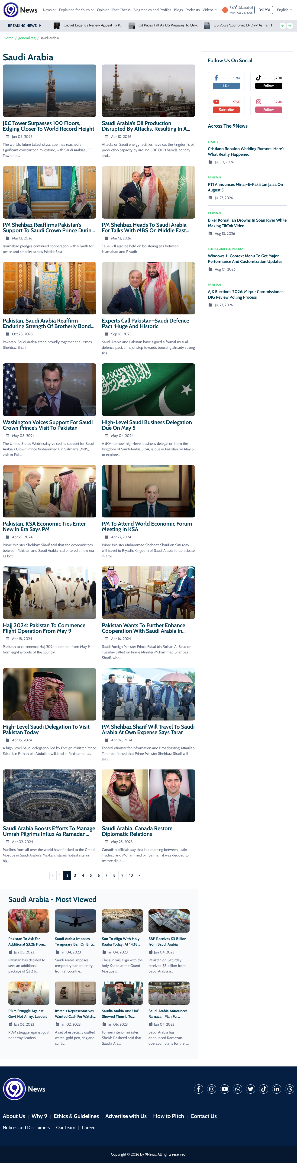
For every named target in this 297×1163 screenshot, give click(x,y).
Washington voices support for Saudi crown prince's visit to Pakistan (48, 425)
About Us (14, 1116)
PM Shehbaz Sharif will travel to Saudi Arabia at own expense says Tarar (148, 729)
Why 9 (39, 1116)
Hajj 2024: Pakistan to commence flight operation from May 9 (44, 628)
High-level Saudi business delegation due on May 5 (147, 425)
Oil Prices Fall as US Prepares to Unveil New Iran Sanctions (94, 25)
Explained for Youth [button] (75, 10)
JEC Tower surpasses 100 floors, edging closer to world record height (48, 126)
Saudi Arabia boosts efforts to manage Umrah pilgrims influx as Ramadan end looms (49, 834)
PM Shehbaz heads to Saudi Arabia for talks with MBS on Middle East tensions (144, 230)
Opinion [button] (103, 10)
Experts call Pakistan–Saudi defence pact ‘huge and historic (145, 323)
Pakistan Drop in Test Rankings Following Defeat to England (244, 25)
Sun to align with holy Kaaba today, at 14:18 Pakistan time (121, 944)
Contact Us (203, 1116)
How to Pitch (168, 1116)
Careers (89, 1127)
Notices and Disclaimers (26, 1127)
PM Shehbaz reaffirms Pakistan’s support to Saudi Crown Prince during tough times (48, 230)
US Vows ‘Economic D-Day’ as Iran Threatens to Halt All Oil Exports (169, 25)
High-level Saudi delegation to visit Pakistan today (46, 729)
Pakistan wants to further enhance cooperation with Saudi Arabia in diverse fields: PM (143, 631)
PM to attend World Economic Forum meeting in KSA (147, 526)
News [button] (48, 10)
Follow (268, 86)
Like (226, 86)
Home (8, 38)
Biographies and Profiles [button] (152, 10)
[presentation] (283, 26)
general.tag (27, 38)
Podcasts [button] (193, 10)
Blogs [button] (178, 10)
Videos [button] (208, 10)
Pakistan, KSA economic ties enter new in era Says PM (44, 526)
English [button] (283, 10)
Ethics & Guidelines (76, 1116)
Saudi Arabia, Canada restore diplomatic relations (137, 831)
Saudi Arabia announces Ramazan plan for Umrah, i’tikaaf (167, 1016)
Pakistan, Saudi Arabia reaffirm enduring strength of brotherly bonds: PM (48, 326)
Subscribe (226, 109)
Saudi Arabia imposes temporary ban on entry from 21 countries (75, 944)
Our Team (65, 1127)
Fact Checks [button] (121, 10)
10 (131, 875)
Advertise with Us (126, 1116)
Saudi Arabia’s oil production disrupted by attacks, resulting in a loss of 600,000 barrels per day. (144, 129)
